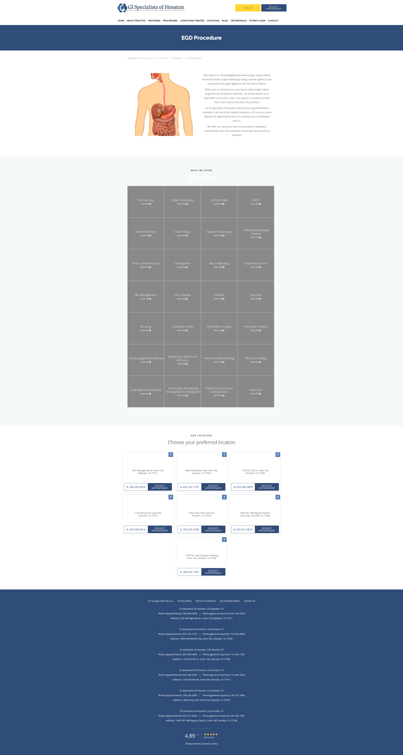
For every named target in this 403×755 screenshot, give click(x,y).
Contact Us (249, 600)
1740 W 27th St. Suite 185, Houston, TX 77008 (255, 472)
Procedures (177, 58)
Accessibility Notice (230, 600)
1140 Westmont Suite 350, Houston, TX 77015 (148, 514)
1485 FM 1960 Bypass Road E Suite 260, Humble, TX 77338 (255, 514)
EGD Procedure (194, 58)
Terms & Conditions (205, 600)
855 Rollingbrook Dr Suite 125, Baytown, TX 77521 (148, 472)
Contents (163, 58)
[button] (274, 7)
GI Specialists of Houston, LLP (141, 58)
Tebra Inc (169, 601)
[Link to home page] (145, 8)
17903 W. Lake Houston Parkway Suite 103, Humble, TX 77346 (201, 557)
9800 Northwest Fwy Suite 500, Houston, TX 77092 (201, 472)
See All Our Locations (201, 728)
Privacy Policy (185, 600)
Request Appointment (160, 487)
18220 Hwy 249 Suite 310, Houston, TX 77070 (201, 514)
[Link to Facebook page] (170, 454)
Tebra (215, 743)
